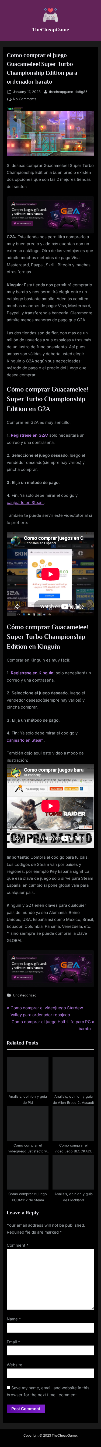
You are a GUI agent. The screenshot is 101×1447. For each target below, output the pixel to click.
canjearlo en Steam (25, 502)
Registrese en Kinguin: (33, 672)
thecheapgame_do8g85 (68, 91)
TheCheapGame (50, 29)
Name (14, 1318)
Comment (18, 1245)
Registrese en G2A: (29, 435)
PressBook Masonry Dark (60, 1441)
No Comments (24, 99)
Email (13, 1341)
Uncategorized (25, 995)
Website (14, 1364)
